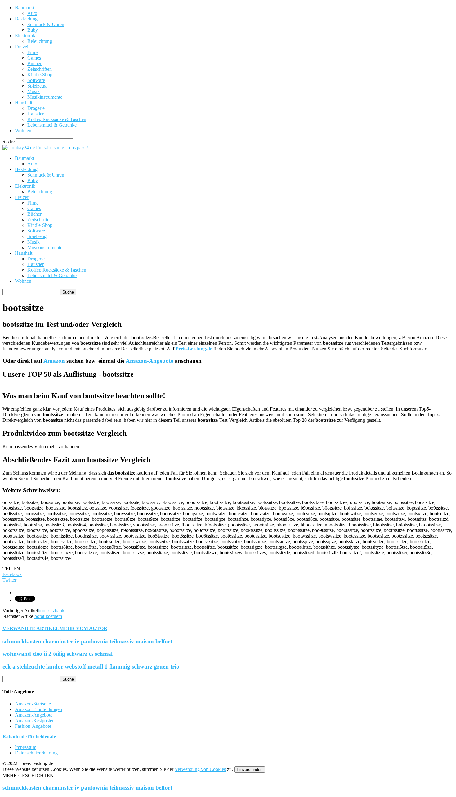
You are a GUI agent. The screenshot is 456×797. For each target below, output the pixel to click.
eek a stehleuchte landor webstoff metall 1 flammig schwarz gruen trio (90, 666)
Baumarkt (24, 7)
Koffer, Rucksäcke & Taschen (56, 119)
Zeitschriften (39, 69)
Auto (32, 13)
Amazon (54, 361)
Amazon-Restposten (35, 720)
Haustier (35, 113)
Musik (33, 91)
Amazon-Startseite (33, 703)
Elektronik (25, 35)
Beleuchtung (39, 41)
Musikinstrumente (44, 97)
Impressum (25, 747)
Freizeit (22, 46)
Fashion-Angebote (33, 726)
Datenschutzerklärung (36, 752)
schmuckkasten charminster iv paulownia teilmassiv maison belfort (87, 641)
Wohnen (23, 130)
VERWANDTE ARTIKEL (30, 628)
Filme (32, 52)
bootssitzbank (51, 610)
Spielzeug (37, 85)
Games (34, 58)
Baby (32, 30)
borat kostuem (48, 616)
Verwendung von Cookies (200, 769)
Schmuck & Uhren (45, 24)
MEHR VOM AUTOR (83, 628)
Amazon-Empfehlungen (38, 709)
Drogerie (36, 108)
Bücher (34, 63)
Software (36, 80)
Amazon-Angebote (149, 361)
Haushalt (23, 102)
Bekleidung (26, 18)
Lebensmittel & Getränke (52, 125)
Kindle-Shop (39, 74)
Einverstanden (249, 769)
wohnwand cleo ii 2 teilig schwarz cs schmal (57, 654)
